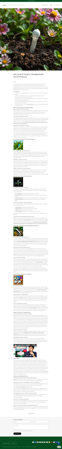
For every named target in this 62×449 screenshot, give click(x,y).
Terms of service (23, 446)
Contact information (33, 446)
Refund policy (14, 446)
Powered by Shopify (8, 446)
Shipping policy (28, 446)
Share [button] (15, 81)
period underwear (30, 104)
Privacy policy (18, 446)
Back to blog (31, 413)
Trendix (21, 297)
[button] (54, 5)
